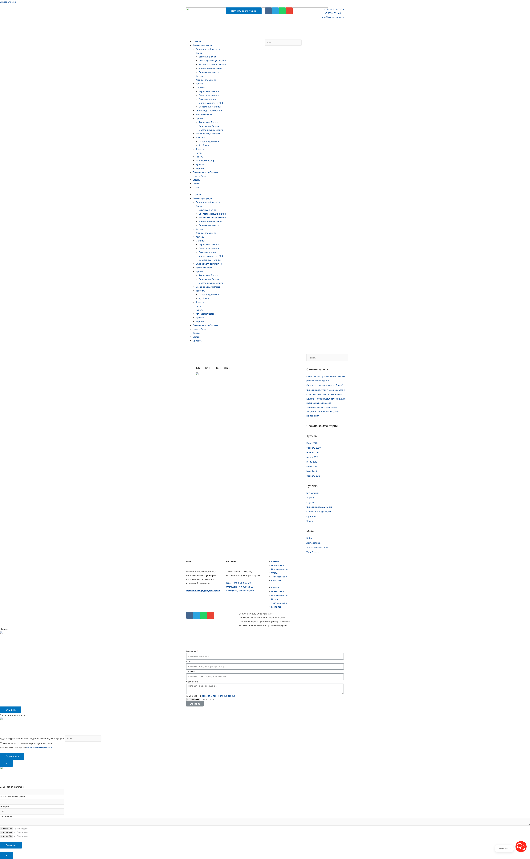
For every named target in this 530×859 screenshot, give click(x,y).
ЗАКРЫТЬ (11, 710)
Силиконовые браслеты (208, 49)
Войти (309, 538)
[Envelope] (289, 10)
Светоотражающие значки (212, 60)
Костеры (200, 83)
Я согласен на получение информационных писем (27, 743)
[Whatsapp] (282, 10)
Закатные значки (207, 56)
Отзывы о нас (278, 565)
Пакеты (199, 156)
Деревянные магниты (210, 106)
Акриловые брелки (208, 122)
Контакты (197, 187)
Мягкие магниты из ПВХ (211, 103)
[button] (521, 846)
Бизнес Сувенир (8, 2)
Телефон (190, 671)
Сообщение (192, 681)
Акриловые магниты (209, 91)
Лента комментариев (317, 547)
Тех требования (279, 576)
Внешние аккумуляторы (208, 133)
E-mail (189, 661)
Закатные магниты (208, 99)
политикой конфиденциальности (39, 747)
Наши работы (199, 176)
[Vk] (268, 10)
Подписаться (12, 756)
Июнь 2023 (312, 443)
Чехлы (199, 153)
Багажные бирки (204, 114)
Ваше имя (191, 651)
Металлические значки (210, 68)
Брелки (199, 118)
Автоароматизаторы (206, 160)
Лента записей (313, 543)
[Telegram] (275, 10)
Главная (197, 41)
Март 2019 (311, 471)
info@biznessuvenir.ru (333, 17)
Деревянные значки (209, 72)
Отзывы (196, 179)
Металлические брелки (211, 130)
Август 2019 (312, 457)
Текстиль (200, 137)
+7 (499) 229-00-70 (334, 9)
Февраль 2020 (313, 447)
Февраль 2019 (313, 476)
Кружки (199, 76)
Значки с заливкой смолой (212, 64)
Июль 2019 (311, 461)
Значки (199, 53)
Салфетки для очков (209, 141)
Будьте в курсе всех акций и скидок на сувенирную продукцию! (32, 738)
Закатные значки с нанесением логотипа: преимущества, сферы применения (322, 411)
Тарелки (200, 168)
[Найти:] (327, 357)
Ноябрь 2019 (312, 452)
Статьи (196, 183)
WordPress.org (313, 552)
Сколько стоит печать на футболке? (324, 385)
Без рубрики (312, 493)
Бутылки (200, 164)
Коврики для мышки (206, 80)
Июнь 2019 (311, 466)
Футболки (204, 145)
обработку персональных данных (218, 695)
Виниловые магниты (209, 95)
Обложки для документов (209, 110)
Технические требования (205, 172)
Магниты (200, 87)
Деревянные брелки (209, 126)
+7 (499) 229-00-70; (238, 583)
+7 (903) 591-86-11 (334, 13)
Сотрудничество (279, 569)
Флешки (200, 149)
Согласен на (212, 695)
